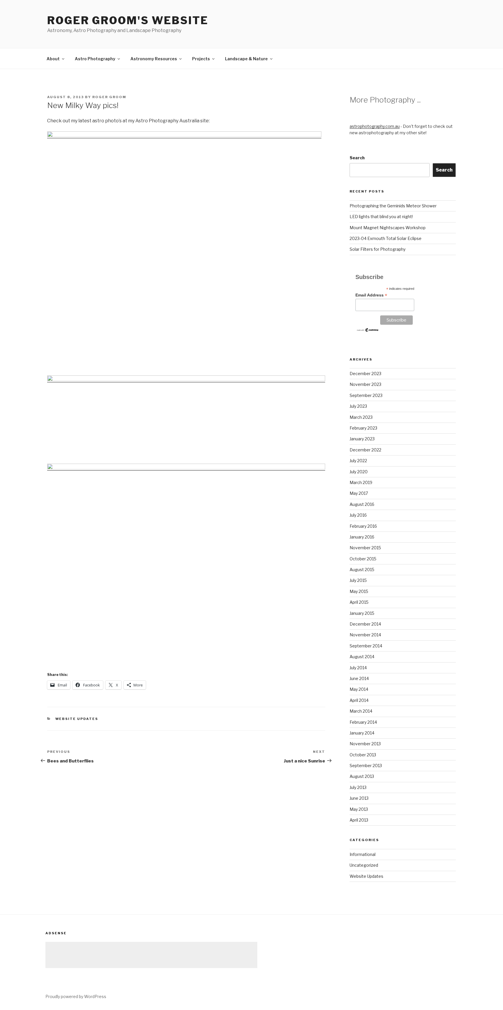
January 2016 (362, 536)
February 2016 (363, 526)
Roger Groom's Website (127, 20)
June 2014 (359, 678)
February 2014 (363, 722)
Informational (363, 854)
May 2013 (359, 809)
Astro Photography (95, 58)
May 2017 (359, 493)
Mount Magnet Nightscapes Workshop (388, 227)
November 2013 (365, 743)
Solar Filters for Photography (377, 249)
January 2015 (362, 613)
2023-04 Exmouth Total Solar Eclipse (385, 238)
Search (357, 157)
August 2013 (362, 776)
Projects (201, 58)
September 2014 (366, 645)
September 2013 (366, 765)
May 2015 (359, 591)
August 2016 (362, 504)
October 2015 (363, 558)
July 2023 (358, 406)
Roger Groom (109, 97)
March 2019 (361, 482)
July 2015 (358, 580)
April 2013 (359, 819)
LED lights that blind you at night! (381, 216)
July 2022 (358, 460)
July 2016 (358, 515)
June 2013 (359, 798)
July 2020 (359, 471)
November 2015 (365, 547)
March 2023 (361, 417)
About (53, 58)
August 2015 (362, 569)
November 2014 (365, 634)
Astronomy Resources (153, 58)
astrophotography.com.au (375, 126)
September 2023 (366, 395)
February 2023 (363, 427)
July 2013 (358, 787)
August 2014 (362, 656)
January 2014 (362, 732)
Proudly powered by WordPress (75, 996)
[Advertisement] (151, 955)
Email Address (371, 295)
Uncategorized (364, 865)
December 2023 (365, 373)
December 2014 (365, 623)
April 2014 (359, 700)
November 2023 (365, 384)
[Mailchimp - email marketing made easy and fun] (367, 331)
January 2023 (362, 438)
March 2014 (361, 711)
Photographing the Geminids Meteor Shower (393, 205)
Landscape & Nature (246, 58)
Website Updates (76, 719)
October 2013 (363, 754)
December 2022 (365, 449)
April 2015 (359, 602)
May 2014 (359, 689)
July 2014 (358, 667)
